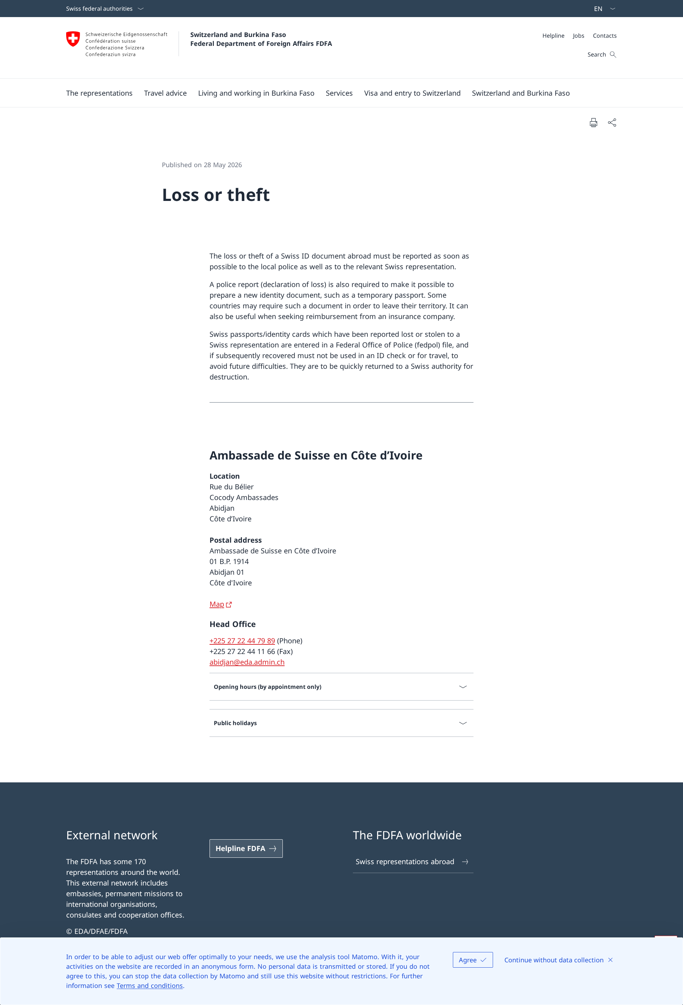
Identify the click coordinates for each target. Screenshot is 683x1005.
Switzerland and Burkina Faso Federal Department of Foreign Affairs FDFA (261, 39)
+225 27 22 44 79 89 (242, 640)
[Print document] (593, 122)
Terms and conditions (150, 985)
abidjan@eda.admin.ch (247, 662)
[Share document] (612, 122)
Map (217, 604)
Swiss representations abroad (405, 861)
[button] (99, 93)
